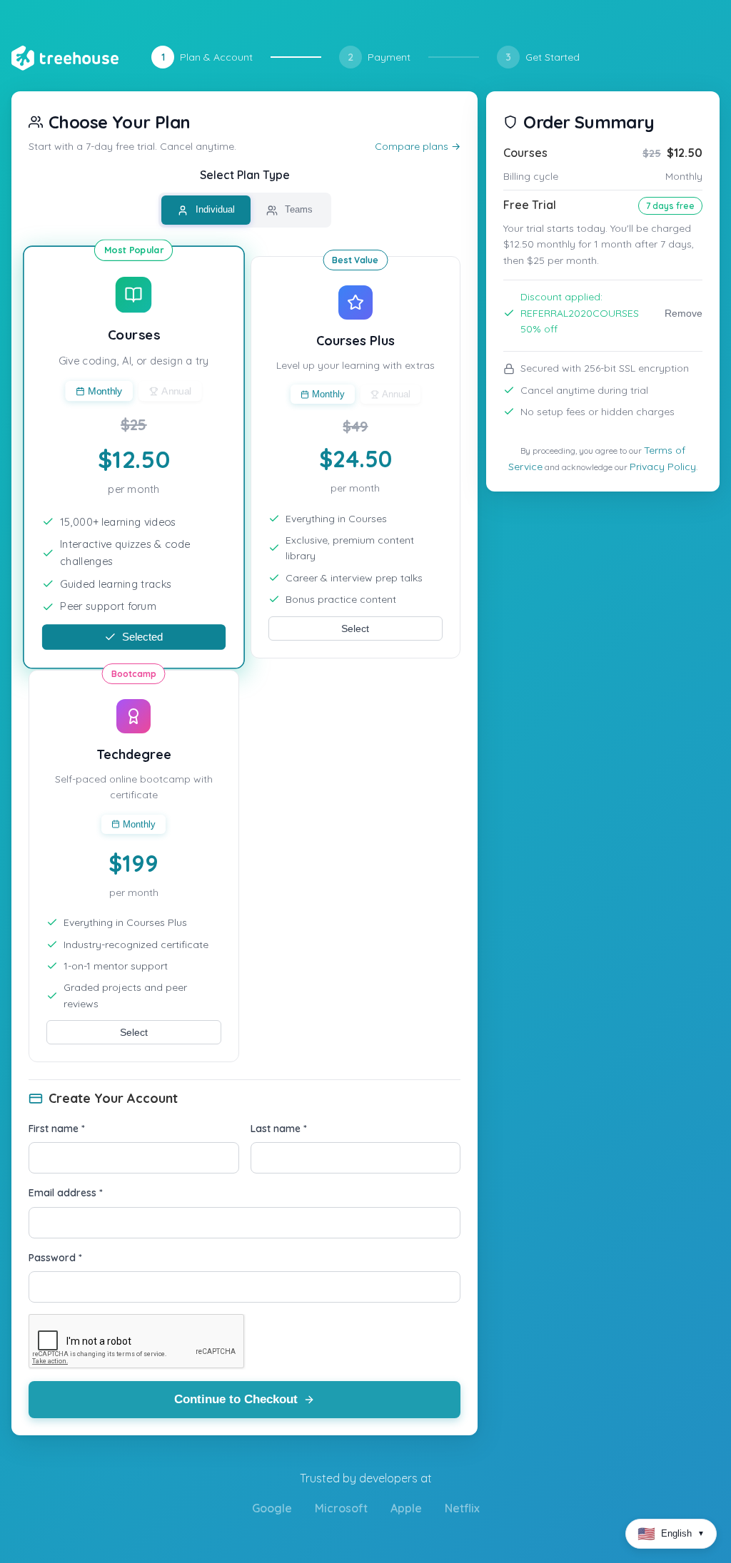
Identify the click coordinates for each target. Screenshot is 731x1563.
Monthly (105, 391)
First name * (57, 1128)
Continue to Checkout (236, 1399)
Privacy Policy (663, 466)
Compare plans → (417, 146)
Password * (55, 1257)
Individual (214, 209)
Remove (683, 313)
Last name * (279, 1128)
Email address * (66, 1192)
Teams (297, 209)
